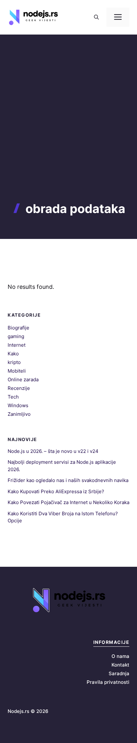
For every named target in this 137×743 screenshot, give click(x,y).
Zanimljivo (19, 414)
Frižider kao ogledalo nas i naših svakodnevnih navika (68, 480)
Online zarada (23, 379)
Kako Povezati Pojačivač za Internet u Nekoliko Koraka (68, 502)
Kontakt (120, 665)
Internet (16, 345)
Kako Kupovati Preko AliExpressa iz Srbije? (56, 491)
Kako (13, 354)
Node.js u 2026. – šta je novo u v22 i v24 (53, 451)
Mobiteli (17, 371)
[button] (96, 17)
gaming (16, 336)
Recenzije (19, 388)
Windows (18, 405)
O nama (120, 656)
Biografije (18, 328)
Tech (13, 397)
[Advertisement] (68, 129)
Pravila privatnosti (108, 682)
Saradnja (119, 673)
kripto (14, 362)
